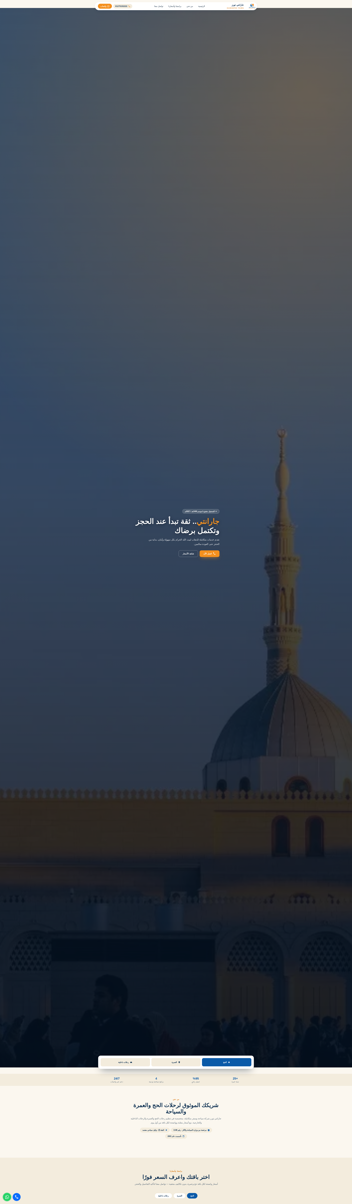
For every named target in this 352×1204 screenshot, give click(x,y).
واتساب (103, 6)
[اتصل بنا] (17, 1197)
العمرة (179, 1196)
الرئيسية (201, 6)
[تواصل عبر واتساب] (7, 1197)
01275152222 (121, 6)
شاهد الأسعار (188, 553)
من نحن (190, 6)
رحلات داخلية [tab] (123, 1062)
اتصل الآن (208, 553)
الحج (192, 1196)
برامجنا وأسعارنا (174, 6)
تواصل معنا (158, 6)
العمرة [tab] (174, 1062)
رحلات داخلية (163, 1196)
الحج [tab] (225, 1062)
